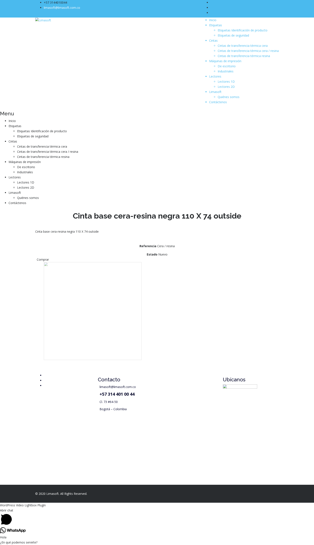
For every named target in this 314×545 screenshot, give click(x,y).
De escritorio (227, 66)
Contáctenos (218, 102)
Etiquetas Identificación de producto (242, 30)
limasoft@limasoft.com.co (62, 8)
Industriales (225, 71)
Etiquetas (215, 25)
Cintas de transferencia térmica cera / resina (248, 51)
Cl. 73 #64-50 (109, 402)
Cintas (213, 40)
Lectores (215, 76)
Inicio (212, 20)
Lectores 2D (226, 87)
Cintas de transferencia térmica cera (243, 46)
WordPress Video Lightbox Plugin (23, 505)
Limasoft (215, 92)
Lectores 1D (226, 81)
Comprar (43, 259)
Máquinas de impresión (225, 61)
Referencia (147, 246)
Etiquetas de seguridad (233, 35)
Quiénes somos (228, 97)
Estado (152, 254)
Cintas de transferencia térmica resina (244, 56)
